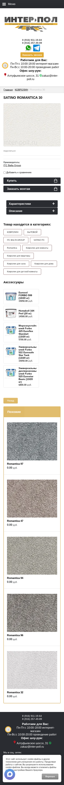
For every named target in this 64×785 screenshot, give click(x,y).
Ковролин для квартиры (18, 256)
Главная (8, 89)
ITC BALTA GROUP (16, 240)
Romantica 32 (15, 692)
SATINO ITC (39, 240)
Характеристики (20, 203)
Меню (11, 4)
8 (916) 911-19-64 (32, 40)
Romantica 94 (15, 577)
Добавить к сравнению (19, 172)
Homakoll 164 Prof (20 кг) (26, 312)
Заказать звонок (32, 54)
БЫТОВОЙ (32, 232)
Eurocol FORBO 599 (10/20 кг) (25, 295)
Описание (15, 211)
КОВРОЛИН (21, 89)
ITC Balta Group (12, 165)
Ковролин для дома (43, 264)
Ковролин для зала (16, 264)
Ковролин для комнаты (37, 248)
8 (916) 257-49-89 (32, 42)
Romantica (12, 248)
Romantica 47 (15, 520)
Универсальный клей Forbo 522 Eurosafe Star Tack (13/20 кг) (28, 352)
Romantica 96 (15, 635)
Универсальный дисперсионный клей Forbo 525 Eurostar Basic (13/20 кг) (28, 375)
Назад (10, 400)
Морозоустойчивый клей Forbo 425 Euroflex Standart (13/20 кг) (31, 331)
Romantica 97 (15, 463)
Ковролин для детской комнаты (22, 271)
